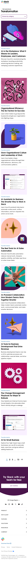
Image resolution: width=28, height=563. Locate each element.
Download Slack (5, 543)
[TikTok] (22, 504)
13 (18, 460)
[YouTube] (19, 504)
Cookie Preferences (17, 547)
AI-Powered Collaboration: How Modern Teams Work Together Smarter (13, 297)
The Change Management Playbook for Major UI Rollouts (13, 395)
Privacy (3, 547)
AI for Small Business (10, 440)
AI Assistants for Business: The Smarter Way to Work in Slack (13, 201)
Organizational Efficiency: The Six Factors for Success (13, 109)
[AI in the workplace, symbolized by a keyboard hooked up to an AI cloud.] (14, 33)
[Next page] (22, 459)
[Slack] (5, 2)
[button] (14, 16)
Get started (14, 486)
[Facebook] (12, 504)
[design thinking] (14, 375)
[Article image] (14, 91)
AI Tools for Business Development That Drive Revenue (11, 346)
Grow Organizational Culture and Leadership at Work (13, 154)
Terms (8, 547)
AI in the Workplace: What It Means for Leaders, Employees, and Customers (13, 53)
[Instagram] (9, 504)
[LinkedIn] (6, 504)
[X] (15, 504)
